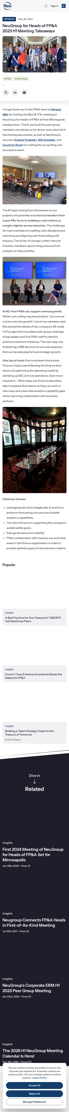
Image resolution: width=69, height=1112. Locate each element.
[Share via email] (24, 92)
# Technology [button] (21, 79)
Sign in (54, 5)
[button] (45, 5)
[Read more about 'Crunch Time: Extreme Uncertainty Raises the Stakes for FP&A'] (34, 647)
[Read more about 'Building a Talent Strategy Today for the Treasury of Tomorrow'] (34, 704)
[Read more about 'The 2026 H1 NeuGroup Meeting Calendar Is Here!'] (34, 1021)
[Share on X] (6, 92)
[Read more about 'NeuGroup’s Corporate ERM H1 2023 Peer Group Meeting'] (34, 956)
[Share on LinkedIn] (15, 92)
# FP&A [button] (7, 79)
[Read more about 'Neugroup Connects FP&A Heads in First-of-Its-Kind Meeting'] (34, 890)
